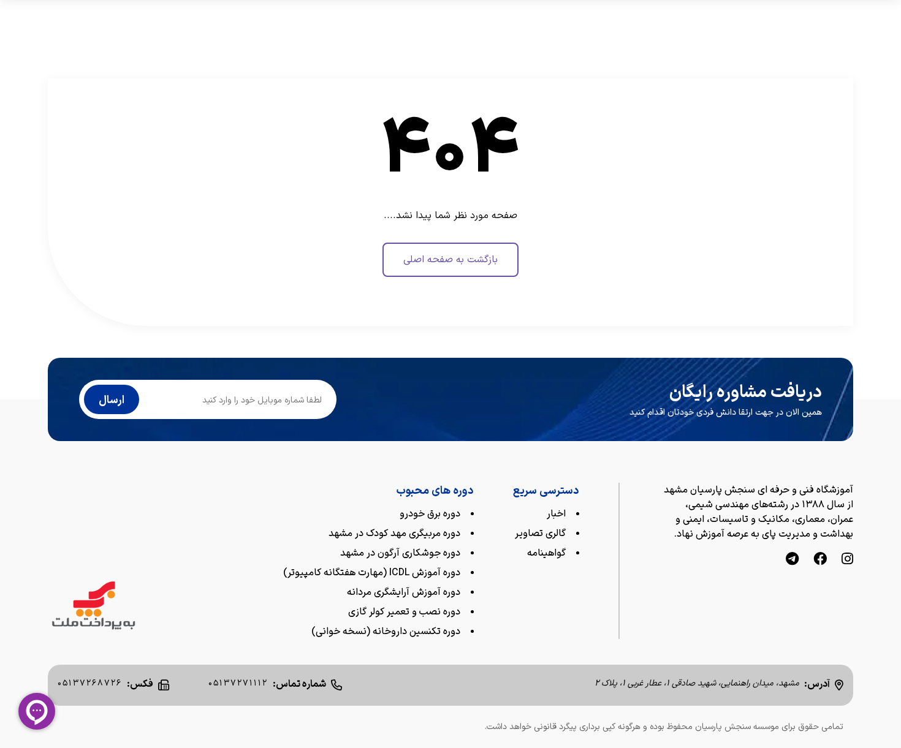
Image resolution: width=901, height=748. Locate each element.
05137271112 (238, 683)
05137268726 (90, 683)
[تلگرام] (792, 560)
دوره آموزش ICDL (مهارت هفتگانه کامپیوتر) (371, 572)
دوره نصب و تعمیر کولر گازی (404, 612)
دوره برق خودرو (430, 514)
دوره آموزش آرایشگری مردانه (403, 592)
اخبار (556, 514)
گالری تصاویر (540, 533)
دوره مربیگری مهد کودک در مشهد (394, 533)
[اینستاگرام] (847, 560)
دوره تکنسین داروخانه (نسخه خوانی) (385, 631)
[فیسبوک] (820, 560)
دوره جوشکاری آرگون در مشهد (400, 553)
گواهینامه (546, 553)
